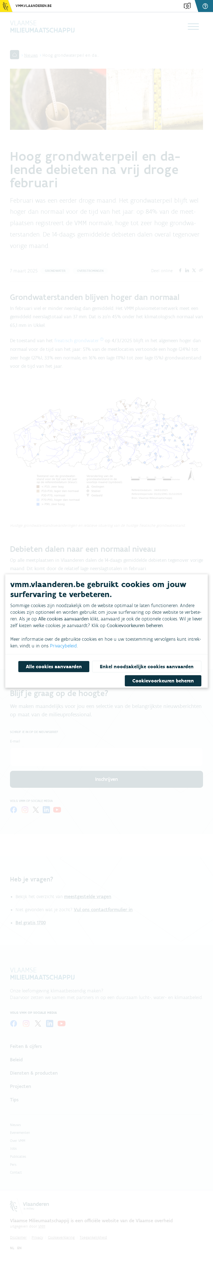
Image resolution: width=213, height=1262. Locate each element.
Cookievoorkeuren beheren (163, 681)
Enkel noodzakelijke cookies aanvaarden (147, 667)
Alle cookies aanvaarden (54, 667)
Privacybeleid (63, 646)
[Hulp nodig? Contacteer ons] (206, 6)
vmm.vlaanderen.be (34, 5)
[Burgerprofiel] (187, 6)
